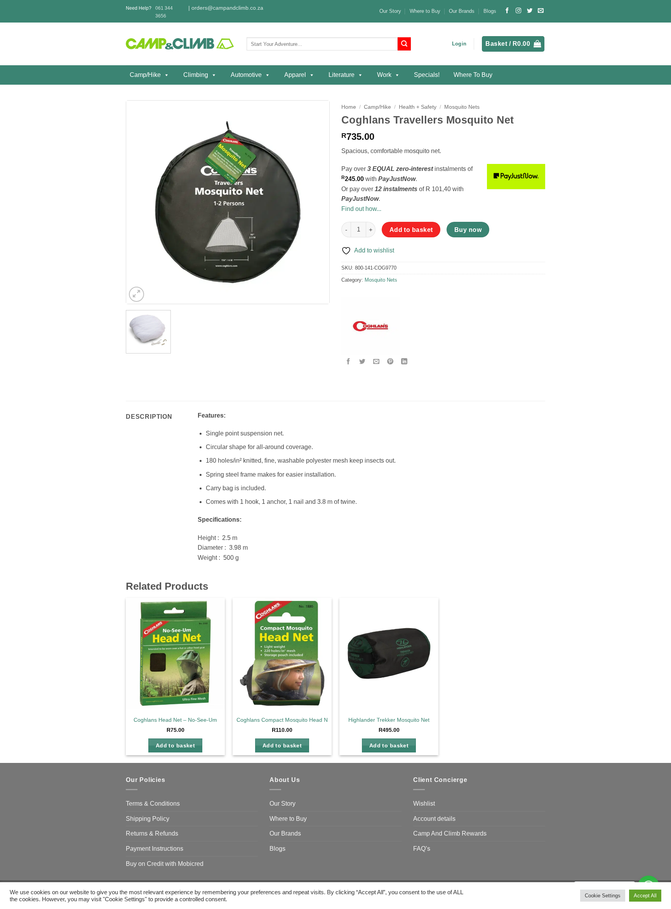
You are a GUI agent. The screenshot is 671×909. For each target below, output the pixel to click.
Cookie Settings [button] (603, 896)
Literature (342, 74)
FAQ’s (421, 848)
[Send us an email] (540, 11)
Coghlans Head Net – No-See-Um (175, 720)
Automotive (246, 74)
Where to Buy (425, 11)
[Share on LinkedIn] (404, 361)
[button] (459, 43)
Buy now (468, 229)
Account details (434, 818)
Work (384, 74)
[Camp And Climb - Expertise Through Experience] (180, 44)
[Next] (315, 202)
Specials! (427, 74)
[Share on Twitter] (362, 361)
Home (348, 107)
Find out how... (361, 208)
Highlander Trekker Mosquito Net (388, 720)
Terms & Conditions (153, 803)
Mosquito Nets (462, 107)
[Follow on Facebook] (507, 11)
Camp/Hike (145, 74)
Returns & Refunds (152, 833)
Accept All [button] (645, 896)
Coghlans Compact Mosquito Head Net (284, 720)
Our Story (390, 11)
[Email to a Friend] (376, 361)
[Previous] (140, 202)
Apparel (295, 74)
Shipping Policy (147, 818)
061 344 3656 (164, 11)
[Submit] (404, 43)
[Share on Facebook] (348, 361)
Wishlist (424, 803)
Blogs (489, 11)
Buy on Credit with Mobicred (164, 863)
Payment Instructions (154, 848)
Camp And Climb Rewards (450, 833)
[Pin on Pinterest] (390, 361)
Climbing (195, 74)
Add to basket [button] (175, 745)
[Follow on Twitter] (529, 11)
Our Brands (462, 11)
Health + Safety (417, 107)
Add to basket (411, 229)
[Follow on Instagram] (518, 11)
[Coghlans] (370, 326)
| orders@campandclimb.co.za (225, 8)
